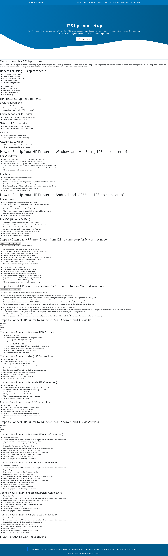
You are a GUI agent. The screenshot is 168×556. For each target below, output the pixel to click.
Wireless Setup (103, 2)
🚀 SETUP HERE (84, 39)
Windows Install (6, 290)
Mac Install (16, 290)
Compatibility (135, 2)
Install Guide (92, 2)
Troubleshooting (114, 2)
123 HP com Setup (35, 2)
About (85, 2)
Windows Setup (6, 243)
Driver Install (125, 2)
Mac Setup (16, 243)
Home (79, 2)
